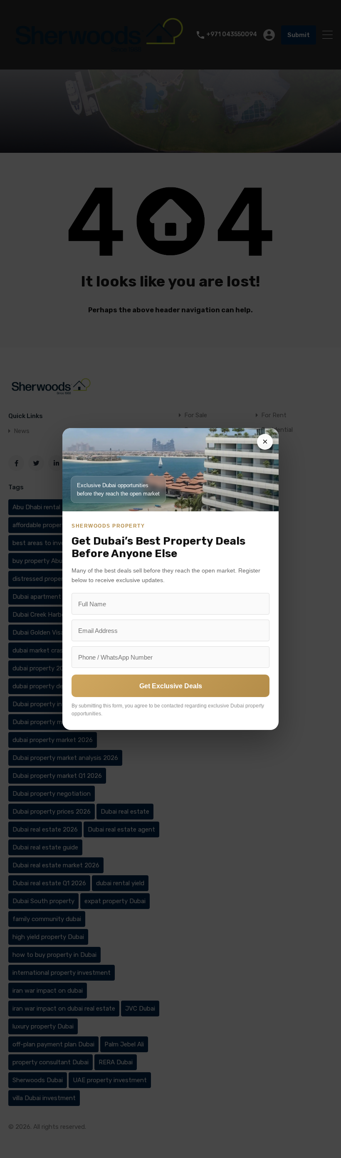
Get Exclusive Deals (170, 686)
